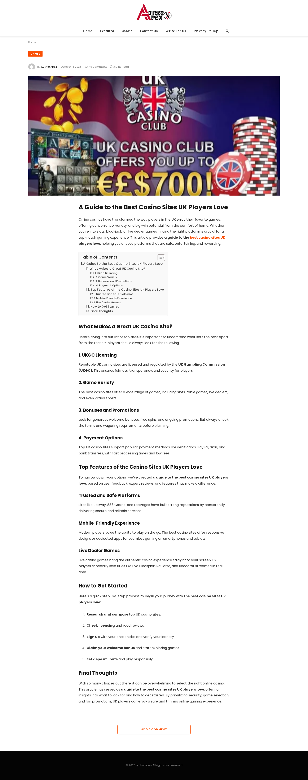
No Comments (98, 67)
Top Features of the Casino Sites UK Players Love (127, 290)
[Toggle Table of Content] (159, 257)
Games (35, 54)
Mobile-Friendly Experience (114, 298)
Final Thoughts (102, 311)
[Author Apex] (153, 13)
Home (87, 31)
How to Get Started (105, 307)
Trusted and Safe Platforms (114, 294)
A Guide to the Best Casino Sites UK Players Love (123, 263)
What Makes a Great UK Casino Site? (117, 269)
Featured (107, 31)
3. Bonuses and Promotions (114, 281)
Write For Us (175, 31)
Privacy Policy (206, 31)
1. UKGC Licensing (106, 273)
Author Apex (49, 67)
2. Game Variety (106, 277)
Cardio (127, 31)
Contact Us (149, 31)
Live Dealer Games (108, 302)
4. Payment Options (109, 285)
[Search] (227, 31)
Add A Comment (154, 729)
